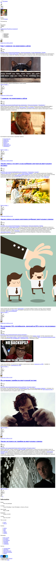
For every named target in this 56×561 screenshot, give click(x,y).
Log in (4, 522)
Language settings (4, 558)
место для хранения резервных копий (46, 337)
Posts (8, 28)
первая (34, 335)
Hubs (4, 530)
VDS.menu (46, 176)
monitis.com (6, 140)
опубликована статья (24, 388)
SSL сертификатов (15, 338)
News (11, 28)
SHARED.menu (18, 175)
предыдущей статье (13, 53)
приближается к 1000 (16, 365)
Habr (8, 559)
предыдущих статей (14, 227)
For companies (6, 540)
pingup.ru (5, 142)
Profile (2, 28)
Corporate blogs (6, 548)
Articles (5, 28)
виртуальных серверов (27, 173)
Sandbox (5, 533)
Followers (6, 35)
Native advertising (7, 550)
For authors (5, 538)
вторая (38, 335)
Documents (5, 541)
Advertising (5, 549)
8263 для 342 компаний (11, 311)
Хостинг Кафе (22, 449)
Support (10, 558)
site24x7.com (6, 143)
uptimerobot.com (7, 145)
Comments (15, 28)
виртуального (22, 107)
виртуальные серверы (6, 232)
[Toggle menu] (1, 1)
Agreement (5, 542)
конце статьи (15, 309)
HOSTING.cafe (4, 451)
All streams (5, 1)
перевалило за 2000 (38, 364)
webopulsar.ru (6, 146)
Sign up (5, 523)
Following (6, 36)
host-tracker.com (6, 138)
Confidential (6, 543)
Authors (5, 531)
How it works (6, 537)
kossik (2, 43)
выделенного (31, 107)
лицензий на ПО (24, 338)
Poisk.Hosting (21, 308)
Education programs (7, 552)
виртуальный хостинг (23, 337)
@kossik (6, 19)
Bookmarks (6, 34)
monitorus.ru (6, 141)
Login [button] (2, 8)
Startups (5, 553)
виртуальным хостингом (24, 174)
